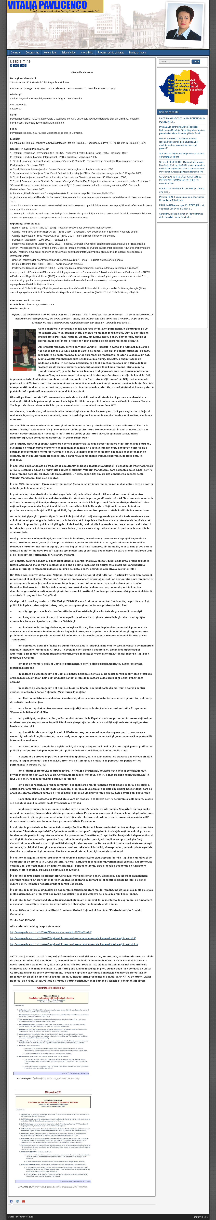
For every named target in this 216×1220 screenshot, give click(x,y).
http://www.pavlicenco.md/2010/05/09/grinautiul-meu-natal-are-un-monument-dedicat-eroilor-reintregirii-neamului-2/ (74, 944)
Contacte (16, 52)
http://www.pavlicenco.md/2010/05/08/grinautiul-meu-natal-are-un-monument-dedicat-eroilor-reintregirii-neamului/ (73, 938)
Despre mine (32, 52)
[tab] (12, 1202)
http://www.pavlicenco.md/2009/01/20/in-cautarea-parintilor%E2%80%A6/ (50, 932)
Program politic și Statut (111, 52)
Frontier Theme (200, 1216)
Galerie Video (69, 52)
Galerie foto (50, 52)
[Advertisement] (182, 276)
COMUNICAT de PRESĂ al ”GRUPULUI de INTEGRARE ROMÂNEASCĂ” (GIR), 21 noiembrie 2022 (180, 180)
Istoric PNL (87, 52)
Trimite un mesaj (137, 52)
